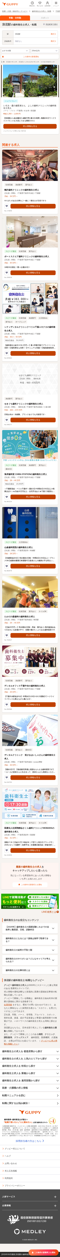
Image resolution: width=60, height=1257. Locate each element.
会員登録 (8, 1004)
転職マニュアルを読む (13, 1095)
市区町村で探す (52, 24)
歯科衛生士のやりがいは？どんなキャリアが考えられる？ (28, 960)
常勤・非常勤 (15, 18)
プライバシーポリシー (15, 1185)
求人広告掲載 (11, 1171)
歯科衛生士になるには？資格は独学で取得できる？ (27, 939)
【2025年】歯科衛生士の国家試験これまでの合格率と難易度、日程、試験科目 (27, 928)
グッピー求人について (15, 1148)
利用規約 (9, 1178)
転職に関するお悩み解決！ (16, 1103)
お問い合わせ (11, 1163)
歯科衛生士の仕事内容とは (18, 970)
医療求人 (15, 988)
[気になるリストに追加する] (6, 206)
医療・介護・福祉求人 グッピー (15, 11)
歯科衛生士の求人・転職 (41, 11)
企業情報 (6, 1205)
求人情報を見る (30, 126)
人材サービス (8, 1196)
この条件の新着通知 (31, 57)
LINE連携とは (49, 911)
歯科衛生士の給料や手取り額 (19, 950)
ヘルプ (8, 1156)
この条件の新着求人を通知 (31, 885)
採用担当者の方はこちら (29, 1141)
